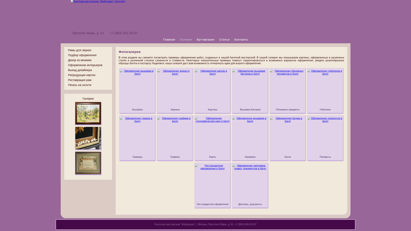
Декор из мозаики (80, 60)
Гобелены (325, 109)
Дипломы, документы (250, 204)
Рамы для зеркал (79, 50)
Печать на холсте (79, 85)
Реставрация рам (79, 80)
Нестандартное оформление (212, 204)
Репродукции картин (81, 75)
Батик (287, 157)
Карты (212, 157)
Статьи (224, 39)
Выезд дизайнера (80, 70)
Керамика (250, 157)
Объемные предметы (288, 109)
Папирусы (325, 157)
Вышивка (137, 109)
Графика (175, 157)
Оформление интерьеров (85, 65)
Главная (169, 39)
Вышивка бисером (250, 109)
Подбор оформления (82, 55)
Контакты (241, 39)
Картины (212, 109)
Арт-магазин (205, 39)
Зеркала (175, 109)
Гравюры (137, 157)
